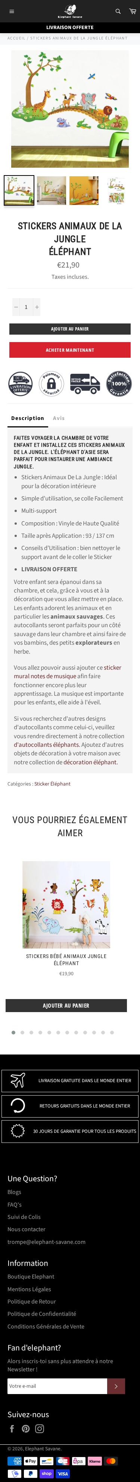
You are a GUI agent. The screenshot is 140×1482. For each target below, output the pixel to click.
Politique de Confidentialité (41, 1314)
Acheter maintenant (70, 350)
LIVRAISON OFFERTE (70, 27)
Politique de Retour (31, 1302)
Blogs (14, 1192)
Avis (59, 418)
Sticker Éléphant (52, 784)
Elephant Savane (42, 1448)
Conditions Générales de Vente (45, 1327)
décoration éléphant (89, 762)
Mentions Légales (29, 1289)
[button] (13, 1032)
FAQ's (14, 1205)
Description (27, 418)
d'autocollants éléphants (46, 744)
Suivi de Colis (24, 1217)
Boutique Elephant (30, 1277)
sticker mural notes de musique (67, 672)
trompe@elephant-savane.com (46, 1242)
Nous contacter (26, 1229)
